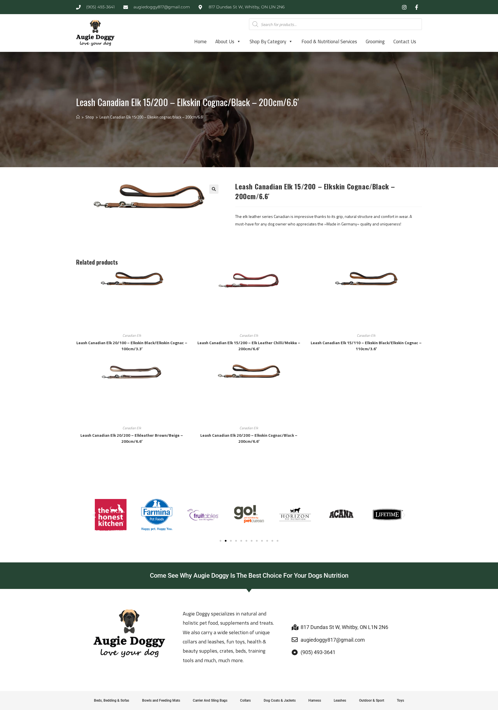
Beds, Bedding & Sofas (111, 700)
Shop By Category (268, 41)
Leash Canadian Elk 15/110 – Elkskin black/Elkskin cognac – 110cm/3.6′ (366, 346)
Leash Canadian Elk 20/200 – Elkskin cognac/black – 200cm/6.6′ (248, 438)
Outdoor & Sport (371, 700)
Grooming (375, 41)
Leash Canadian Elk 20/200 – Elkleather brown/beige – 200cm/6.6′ (131, 438)
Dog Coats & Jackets (280, 700)
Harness (314, 700)
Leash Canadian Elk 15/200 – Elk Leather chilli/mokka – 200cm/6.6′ (248, 346)
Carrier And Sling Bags (210, 700)
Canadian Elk (131, 335)
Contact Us (404, 41)
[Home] (78, 117)
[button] (213, 189)
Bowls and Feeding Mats (161, 700)
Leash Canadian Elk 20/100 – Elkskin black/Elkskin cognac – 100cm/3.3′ (131, 346)
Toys (400, 700)
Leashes (340, 700)
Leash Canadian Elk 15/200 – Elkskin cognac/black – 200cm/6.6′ (151, 117)
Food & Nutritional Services (329, 41)
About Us (224, 41)
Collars (245, 700)
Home (200, 41)
